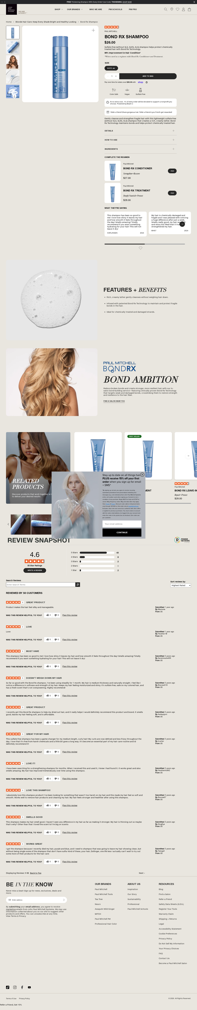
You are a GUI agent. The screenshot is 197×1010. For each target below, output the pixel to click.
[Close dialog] (142, 475)
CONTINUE (122, 532)
